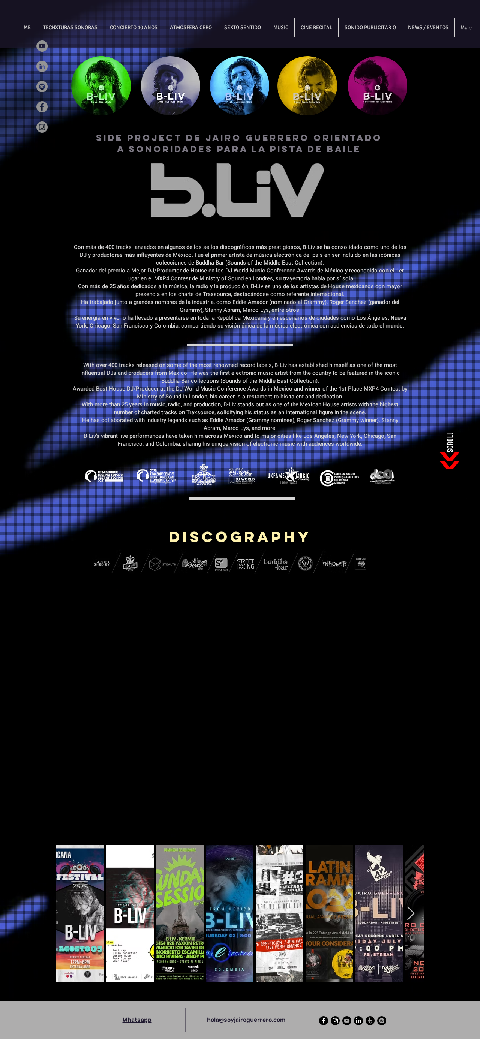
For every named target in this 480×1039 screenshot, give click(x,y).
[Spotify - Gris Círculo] (42, 86)
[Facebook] (42, 106)
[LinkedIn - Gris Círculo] (42, 66)
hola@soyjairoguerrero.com (246, 1019)
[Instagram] (42, 127)
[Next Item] (410, 913)
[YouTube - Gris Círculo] (42, 46)
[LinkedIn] (358, 1020)
